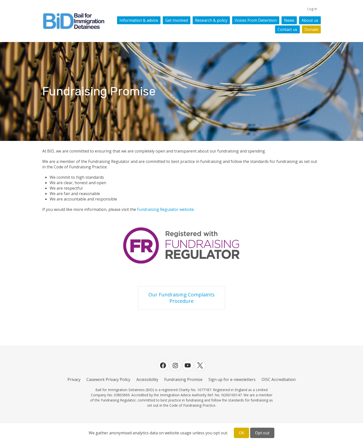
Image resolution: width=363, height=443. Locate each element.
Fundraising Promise (183, 379)
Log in (312, 8)
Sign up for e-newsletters (232, 379)
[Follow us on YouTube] (187, 365)
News (289, 20)
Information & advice (139, 20)
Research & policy (211, 20)
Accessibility (147, 379)
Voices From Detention (256, 20)
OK (241, 433)
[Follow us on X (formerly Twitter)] (200, 365)
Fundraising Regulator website (165, 209)
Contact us (287, 29)
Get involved (176, 20)
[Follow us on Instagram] (175, 365)
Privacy (74, 379)
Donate (311, 29)
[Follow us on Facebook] (163, 365)
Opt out (262, 433)
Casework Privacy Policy (108, 379)
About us (310, 20)
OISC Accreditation (279, 379)
